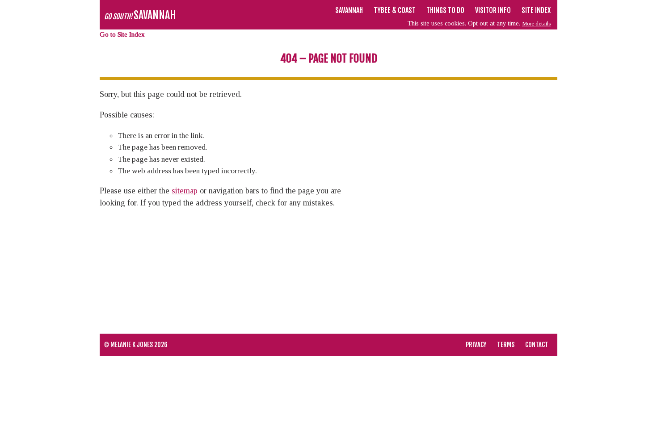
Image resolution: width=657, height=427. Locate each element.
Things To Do (445, 10)
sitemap (185, 190)
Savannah (349, 10)
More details (536, 23)
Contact (536, 344)
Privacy (476, 344)
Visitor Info (493, 10)
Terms (505, 344)
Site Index (536, 10)
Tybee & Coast (395, 10)
